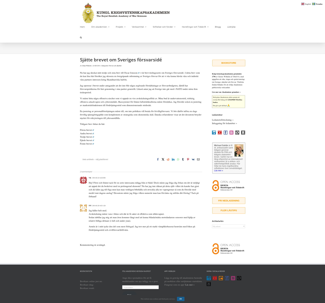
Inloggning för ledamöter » (224, 123)
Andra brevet (86, 133)
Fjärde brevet (86, 140)
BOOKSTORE (228, 63)
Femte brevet (86, 143)
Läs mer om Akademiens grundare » (226, 92)
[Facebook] (226, 132)
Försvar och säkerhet (115, 66)
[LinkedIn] (214, 132)
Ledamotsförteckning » (222, 119)
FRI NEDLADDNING (228, 200)
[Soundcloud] (221, 278)
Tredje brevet (86, 136)
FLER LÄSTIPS (229, 210)
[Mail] (243, 132)
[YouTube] (220, 132)
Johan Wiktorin (86, 66)
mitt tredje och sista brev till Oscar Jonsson (117, 72)
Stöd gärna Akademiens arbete (223, 97)
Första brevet (86, 129)
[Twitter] (237, 132)
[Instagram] (231, 132)
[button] (81, 37)
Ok (181, 299)
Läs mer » (189, 284)
